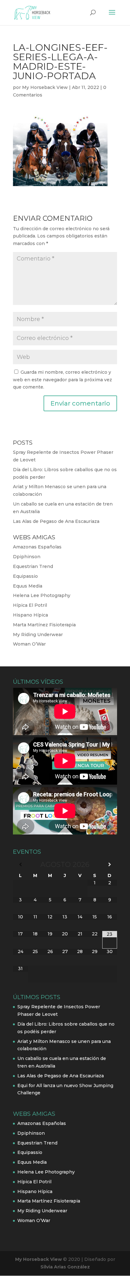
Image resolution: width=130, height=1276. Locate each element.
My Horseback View (45, 87)
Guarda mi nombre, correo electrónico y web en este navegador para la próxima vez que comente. (62, 379)
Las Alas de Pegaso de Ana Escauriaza (56, 521)
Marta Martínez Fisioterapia (44, 625)
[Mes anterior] (20, 864)
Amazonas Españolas (37, 547)
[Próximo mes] (109, 864)
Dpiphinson (26, 556)
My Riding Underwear (38, 634)
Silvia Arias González (65, 1267)
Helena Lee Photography (41, 595)
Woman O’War (29, 644)
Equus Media (27, 586)
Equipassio (25, 576)
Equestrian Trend (33, 566)
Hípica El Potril (30, 605)
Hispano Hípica (30, 615)
